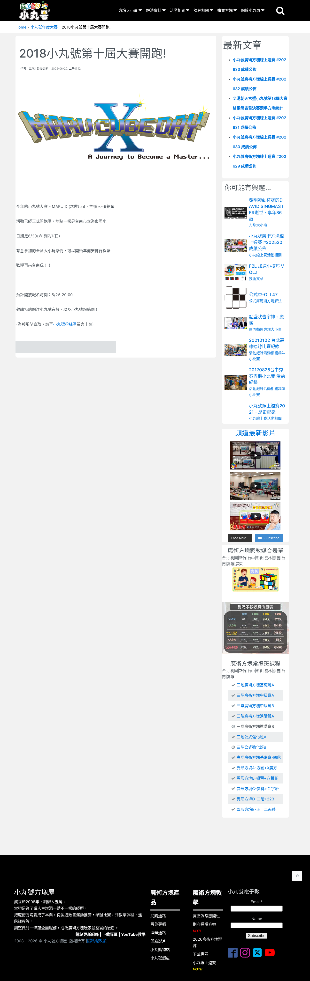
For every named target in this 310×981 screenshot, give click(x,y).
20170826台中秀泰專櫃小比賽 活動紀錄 (267, 376)
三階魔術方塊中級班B (255, 705)
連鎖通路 (158, 932)
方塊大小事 (128, 10)
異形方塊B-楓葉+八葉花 (257, 778)
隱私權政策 (97, 940)
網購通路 (158, 915)
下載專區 (110, 934)
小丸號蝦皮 (160, 958)
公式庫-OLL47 (263, 294)
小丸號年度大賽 (44, 27)
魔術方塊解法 (271, 301)
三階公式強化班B (251, 747)
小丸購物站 (160, 949)
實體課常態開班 (206, 915)
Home (21, 27)
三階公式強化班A (251, 736)
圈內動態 (256, 329)
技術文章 (256, 278)
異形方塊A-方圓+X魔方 (257, 767)
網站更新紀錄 (87, 934)
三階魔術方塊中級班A (255, 695)
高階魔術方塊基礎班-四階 (259, 757)
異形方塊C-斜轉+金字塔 (258, 788)
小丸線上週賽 (204, 965)
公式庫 (254, 301)
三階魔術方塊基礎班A (255, 684)
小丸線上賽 (258, 255)
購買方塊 (225, 10)
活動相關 (177, 10)
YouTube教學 (133, 934)
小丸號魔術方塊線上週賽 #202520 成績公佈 (266, 242)
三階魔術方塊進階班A (255, 716)
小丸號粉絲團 (65, 324)
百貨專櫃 (158, 924)
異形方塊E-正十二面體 (256, 809)
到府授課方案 (204, 927)
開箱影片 (158, 941)
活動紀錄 (256, 353)
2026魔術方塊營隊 (207, 942)
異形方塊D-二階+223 (255, 799)
